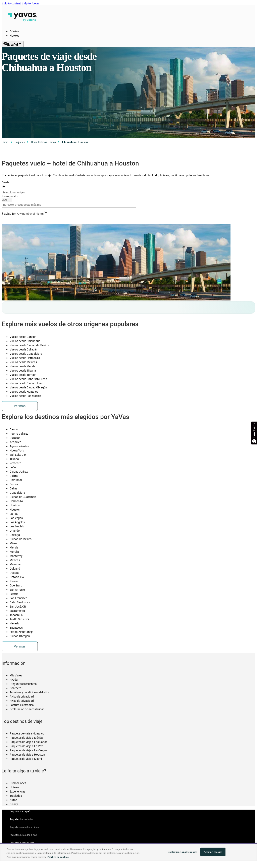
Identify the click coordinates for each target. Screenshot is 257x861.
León (13, 467)
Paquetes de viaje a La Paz (26, 746)
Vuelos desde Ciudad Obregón (28, 387)
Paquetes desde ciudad (22, 843)
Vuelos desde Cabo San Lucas (28, 379)
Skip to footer (30, 3)
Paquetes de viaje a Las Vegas (28, 750)
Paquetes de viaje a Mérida (26, 737)
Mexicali (15, 560)
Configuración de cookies (182, 851)
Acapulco (15, 442)
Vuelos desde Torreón (23, 374)
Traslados (16, 795)
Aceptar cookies (213, 851)
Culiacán (15, 437)
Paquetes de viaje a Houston (27, 754)
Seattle (14, 593)
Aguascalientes (19, 446)
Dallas (13, 488)
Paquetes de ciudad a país (23, 835)
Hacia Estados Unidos (43, 142)
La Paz (14, 513)
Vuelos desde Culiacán (24, 349)
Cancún (14, 429)
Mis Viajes (16, 675)
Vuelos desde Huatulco (24, 391)
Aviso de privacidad (22, 696)
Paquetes (19, 142)
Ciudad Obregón (20, 636)
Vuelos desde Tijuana (23, 370)
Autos (13, 800)
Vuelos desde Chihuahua (25, 341)
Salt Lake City (18, 454)
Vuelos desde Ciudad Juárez (27, 383)
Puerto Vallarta (19, 433)
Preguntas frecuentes (23, 683)
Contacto (15, 688)
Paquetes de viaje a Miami (26, 758)
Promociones (18, 783)
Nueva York (17, 450)
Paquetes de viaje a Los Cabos (28, 742)
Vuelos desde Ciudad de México (29, 345)
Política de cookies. (58, 856)
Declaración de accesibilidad (27, 709)
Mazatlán (15, 564)
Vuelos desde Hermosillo (25, 358)
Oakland (15, 568)
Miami (13, 543)
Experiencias (17, 791)
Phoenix (15, 581)
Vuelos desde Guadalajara (26, 353)
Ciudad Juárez (19, 471)
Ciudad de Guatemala (23, 496)
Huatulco (15, 505)
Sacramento (17, 610)
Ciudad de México (21, 539)
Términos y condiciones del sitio (29, 692)
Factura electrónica (22, 705)
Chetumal (16, 480)
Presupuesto (9, 196)
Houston (15, 509)
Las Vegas (16, 518)
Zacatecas (16, 627)
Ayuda (14, 679)
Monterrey (16, 556)
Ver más (19, 406)
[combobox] (20, 192)
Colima (14, 475)
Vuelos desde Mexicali (23, 362)
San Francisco (18, 598)
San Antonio (17, 589)
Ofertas (14, 31)
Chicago (15, 534)
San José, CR (18, 606)
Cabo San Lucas (20, 602)
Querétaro (16, 585)
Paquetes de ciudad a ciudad (25, 827)
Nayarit (14, 623)
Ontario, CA (17, 577)
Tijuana (14, 459)
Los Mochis (17, 526)
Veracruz (15, 463)
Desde (5, 182)
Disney (14, 804)
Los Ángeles (17, 522)
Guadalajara (17, 492)
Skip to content (11, 3)
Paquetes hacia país (20, 811)
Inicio (5, 142)
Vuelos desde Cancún (23, 336)
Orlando (15, 530)
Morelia (14, 551)
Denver (14, 484)
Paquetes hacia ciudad (22, 819)
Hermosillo (16, 501)
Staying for (9, 213)
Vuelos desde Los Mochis (25, 395)
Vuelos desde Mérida (22, 366)
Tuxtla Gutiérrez (19, 619)
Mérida (14, 547)
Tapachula (16, 615)
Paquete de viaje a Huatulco (27, 733)
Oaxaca (14, 572)
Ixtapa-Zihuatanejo (21, 631)
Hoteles (14, 35)
